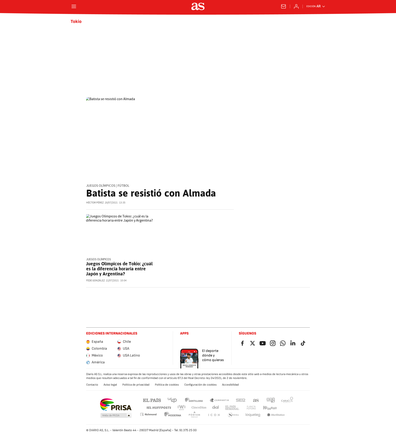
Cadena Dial (216, 408)
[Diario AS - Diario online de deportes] (198, 6)
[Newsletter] (283, 6)
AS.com (256, 400)
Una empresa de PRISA (115, 404)
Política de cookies (167, 385)
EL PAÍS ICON (213, 415)
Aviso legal (110, 385)
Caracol (287, 400)
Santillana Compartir (219, 400)
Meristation (276, 415)
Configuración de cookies (200, 385)
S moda (233, 415)
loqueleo (253, 415)
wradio (182, 408)
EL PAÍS (152, 400)
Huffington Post (158, 408)
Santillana (194, 400)
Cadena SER (240, 400)
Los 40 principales (172, 400)
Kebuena (270, 408)
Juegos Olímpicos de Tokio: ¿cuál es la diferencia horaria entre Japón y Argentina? (119, 269)
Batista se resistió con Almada (151, 193)
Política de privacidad (135, 385)
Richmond (148, 414)
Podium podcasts (194, 415)
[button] (116, 415)
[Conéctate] (296, 6)
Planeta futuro (251, 408)
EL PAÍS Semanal (232, 408)
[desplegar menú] (74, 6)
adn (271, 400)
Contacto (92, 385)
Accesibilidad (230, 385)
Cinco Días (199, 408)
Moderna (172, 415)
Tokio (76, 21)
